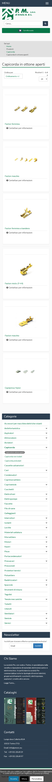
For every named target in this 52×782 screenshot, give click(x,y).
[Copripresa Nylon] (26, 373)
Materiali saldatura (13, 532)
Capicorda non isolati (13, 456)
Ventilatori (9, 613)
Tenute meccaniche (13, 599)
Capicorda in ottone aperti (15, 452)
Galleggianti (10, 513)
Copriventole (10, 484)
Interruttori (9, 518)
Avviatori (8, 442)
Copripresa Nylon (13, 387)
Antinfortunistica (12, 428)
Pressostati (9, 565)
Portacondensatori (13, 556)
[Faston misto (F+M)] (26, 268)
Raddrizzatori (10, 580)
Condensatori (10, 475)
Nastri (7, 546)
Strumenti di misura (13, 589)
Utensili (7, 608)
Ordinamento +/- (13, 76)
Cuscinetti (9, 489)
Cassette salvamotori (14, 465)
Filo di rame (9, 508)
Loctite (7, 527)
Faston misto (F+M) (14, 283)
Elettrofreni (9, 494)
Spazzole (8, 585)
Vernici (7, 623)
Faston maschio (12, 176)
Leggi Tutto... (9, 683)
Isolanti (7, 522)
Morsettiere (10, 537)
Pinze (6, 551)
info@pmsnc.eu (15, 748)
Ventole (7, 618)
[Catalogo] (14, 710)
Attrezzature (10, 438)
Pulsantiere (9, 575)
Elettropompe (10, 499)
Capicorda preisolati (13, 461)
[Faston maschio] (26, 161)
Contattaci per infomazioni (20, 128)
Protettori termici (12, 570)
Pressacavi (9, 561)
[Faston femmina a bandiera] (26, 213)
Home (8, 46)
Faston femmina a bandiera (17, 228)
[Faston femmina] (26, 109)
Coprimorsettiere (12, 479)
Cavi (6, 470)
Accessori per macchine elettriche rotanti (23, 423)
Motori (7, 542)
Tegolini (8, 594)
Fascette (8, 503)
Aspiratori (9, 433)
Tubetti (7, 604)
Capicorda (10, 52)
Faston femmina (12, 124)
